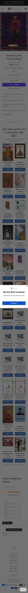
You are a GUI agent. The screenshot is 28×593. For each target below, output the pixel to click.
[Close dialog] (27, 286)
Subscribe (14, 303)
